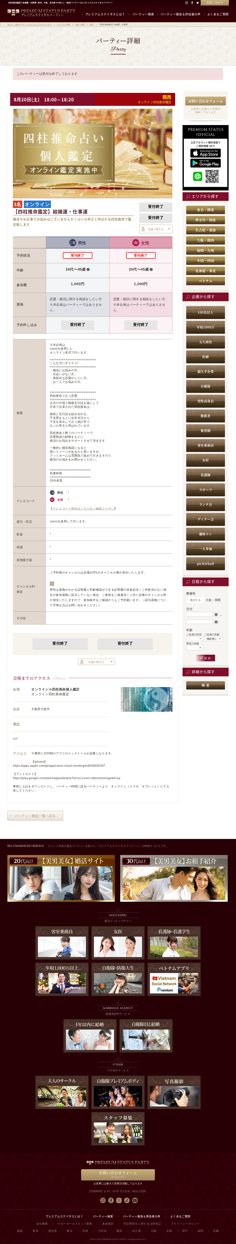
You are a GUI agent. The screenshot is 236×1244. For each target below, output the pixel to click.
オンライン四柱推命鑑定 (154, 102)
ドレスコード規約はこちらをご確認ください (83, 508)
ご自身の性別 (194, 634)
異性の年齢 (192, 643)
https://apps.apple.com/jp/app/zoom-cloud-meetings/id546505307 (59, 765)
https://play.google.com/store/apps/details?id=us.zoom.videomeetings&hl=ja (66, 778)
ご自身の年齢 (212, 634)
